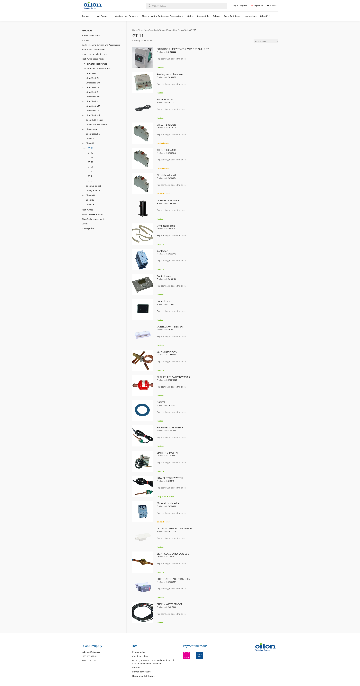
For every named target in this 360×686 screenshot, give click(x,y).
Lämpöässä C (92, 73)
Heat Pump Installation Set (94, 54)
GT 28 (90, 166)
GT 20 (90, 162)
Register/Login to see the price (171, 58)
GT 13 (90, 152)
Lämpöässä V (92, 101)
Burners (85, 16)
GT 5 (90, 171)
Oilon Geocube (93, 134)
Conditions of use (140, 656)
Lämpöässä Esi (93, 87)
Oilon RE (90, 199)
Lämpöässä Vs (92, 110)
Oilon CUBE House (94, 120)
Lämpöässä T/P (93, 96)
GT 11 (90, 148)
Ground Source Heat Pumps (172, 30)
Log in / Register (240, 5)
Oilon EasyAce (92, 129)
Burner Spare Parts (91, 35)
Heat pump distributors (143, 676)
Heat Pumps (101, 16)
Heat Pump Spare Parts (149, 30)
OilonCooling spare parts (93, 219)
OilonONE (265, 16)
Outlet (190, 16)
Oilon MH (90, 195)
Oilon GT (188, 30)
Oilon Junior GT (93, 190)
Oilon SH (90, 204)
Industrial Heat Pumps (125, 16)
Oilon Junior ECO (94, 186)
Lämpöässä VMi (93, 106)
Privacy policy (138, 652)
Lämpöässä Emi (93, 82)
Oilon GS (90, 138)
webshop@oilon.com (91, 652)
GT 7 (90, 176)
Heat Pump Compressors (93, 49)
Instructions (250, 16)
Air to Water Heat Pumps (95, 63)
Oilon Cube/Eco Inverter (97, 124)
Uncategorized (88, 228)
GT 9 (90, 180)
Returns (216, 16)
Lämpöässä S (92, 92)
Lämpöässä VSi (93, 115)
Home (135, 30)
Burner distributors (141, 671)
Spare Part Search (232, 16)
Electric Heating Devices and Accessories (161, 16)
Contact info (203, 16)
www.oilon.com (89, 660)
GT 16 (90, 157)
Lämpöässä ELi (93, 78)
